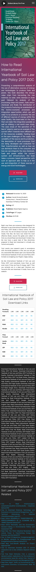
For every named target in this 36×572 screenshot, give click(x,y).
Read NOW (19, 172)
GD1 (22, 316)
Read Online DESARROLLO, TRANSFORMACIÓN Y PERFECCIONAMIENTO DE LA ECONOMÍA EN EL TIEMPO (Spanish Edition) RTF (18, 520)
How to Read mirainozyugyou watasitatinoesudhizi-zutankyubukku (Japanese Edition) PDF (18, 506)
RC (32, 316)
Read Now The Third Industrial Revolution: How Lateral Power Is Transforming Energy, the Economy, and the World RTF (18, 533)
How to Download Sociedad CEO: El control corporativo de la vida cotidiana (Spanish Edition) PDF (18, 550)
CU (17, 316)
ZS (26, 316)
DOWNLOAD (19, 179)
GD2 (12, 316)
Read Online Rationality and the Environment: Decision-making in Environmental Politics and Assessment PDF (18, 527)
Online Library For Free (16, 3)
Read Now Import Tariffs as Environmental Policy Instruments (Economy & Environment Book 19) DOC (18, 564)
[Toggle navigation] (33, 3)
